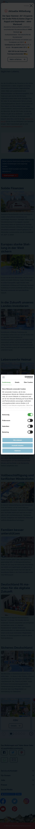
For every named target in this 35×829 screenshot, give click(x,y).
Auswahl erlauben (17, 445)
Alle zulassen (17, 440)
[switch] (30, 420)
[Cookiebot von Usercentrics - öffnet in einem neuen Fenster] (25, 377)
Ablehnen (17, 450)
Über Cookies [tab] (28, 382)
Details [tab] (17, 382)
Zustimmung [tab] (6, 382)
